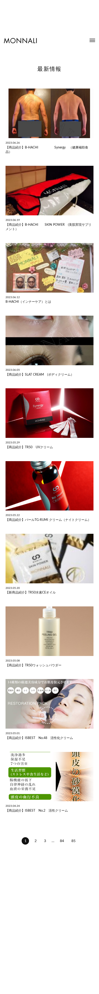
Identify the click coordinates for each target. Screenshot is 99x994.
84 (62, 841)
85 (73, 841)
